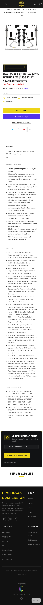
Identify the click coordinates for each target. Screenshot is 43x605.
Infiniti (30, 512)
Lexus (30, 508)
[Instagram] (4, 519)
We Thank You (7, 559)
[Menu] (1, 4)
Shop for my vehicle (18, 455)
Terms (24, 574)
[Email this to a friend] (29, 129)
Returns (5, 541)
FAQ (3, 546)
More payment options (21, 122)
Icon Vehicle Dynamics (15, 67)
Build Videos (32, 540)
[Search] (35, 4)
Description (9, 146)
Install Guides (7, 555)
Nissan (30, 503)
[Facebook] (15, 519)
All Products (32, 517)
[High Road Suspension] (21, 4)
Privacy (19, 574)
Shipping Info (6, 537)
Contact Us (6, 532)
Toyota (30, 499)
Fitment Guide (7, 550)
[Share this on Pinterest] (24, 129)
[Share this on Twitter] (12, 129)
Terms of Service (34, 544)
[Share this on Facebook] (18, 129)
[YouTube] (10, 519)
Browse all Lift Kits (10, 462)
